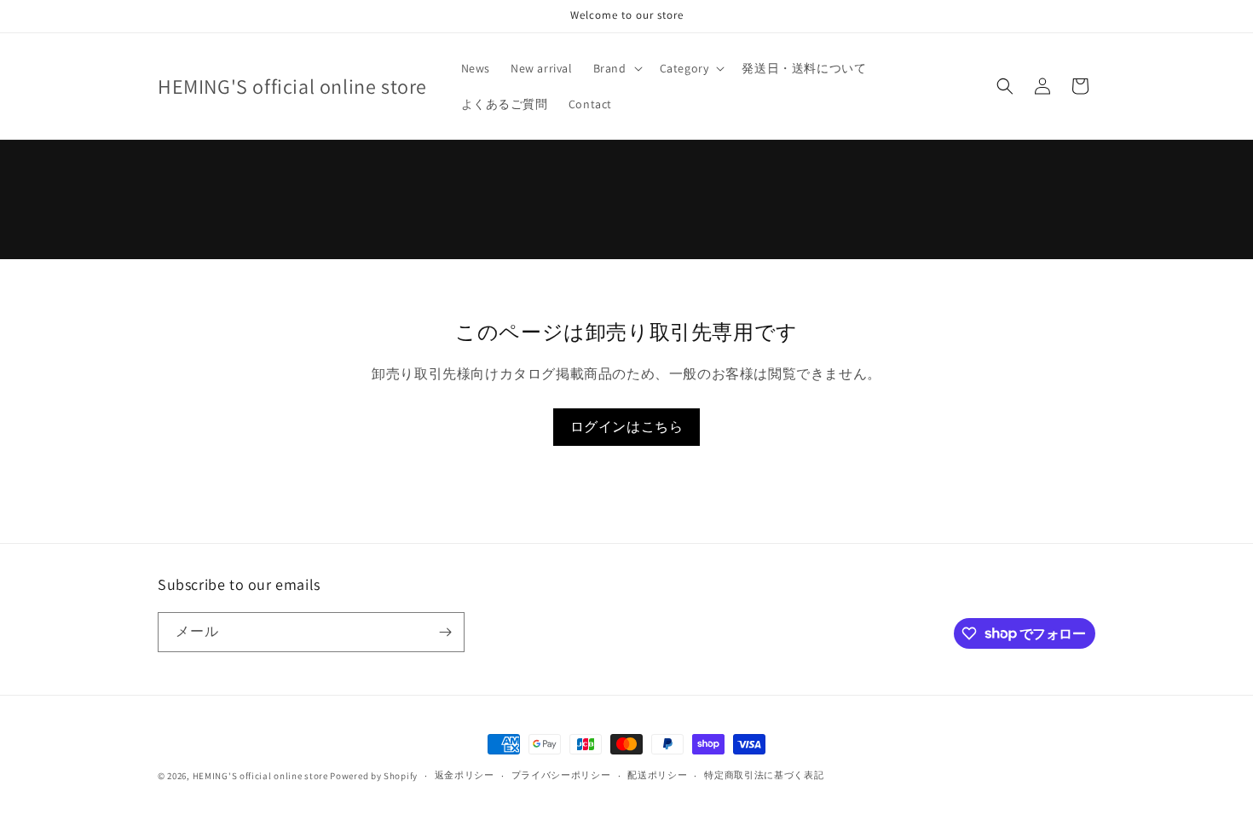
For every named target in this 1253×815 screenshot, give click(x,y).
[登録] (445, 632)
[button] (616, 68)
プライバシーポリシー (561, 775)
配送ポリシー (657, 775)
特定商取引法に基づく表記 (763, 775)
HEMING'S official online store (260, 776)
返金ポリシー (464, 775)
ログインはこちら (627, 427)
